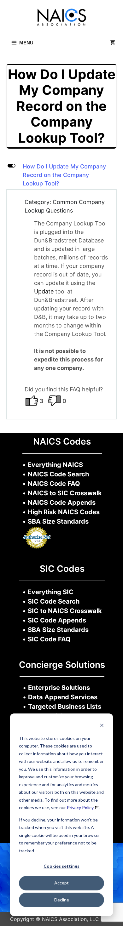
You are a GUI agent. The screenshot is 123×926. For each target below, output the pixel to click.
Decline (61, 899)
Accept (61, 882)
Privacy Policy (80, 807)
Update (44, 291)
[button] (61, 175)
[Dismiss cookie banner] (102, 726)
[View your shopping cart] (112, 42)
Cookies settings (61, 866)
